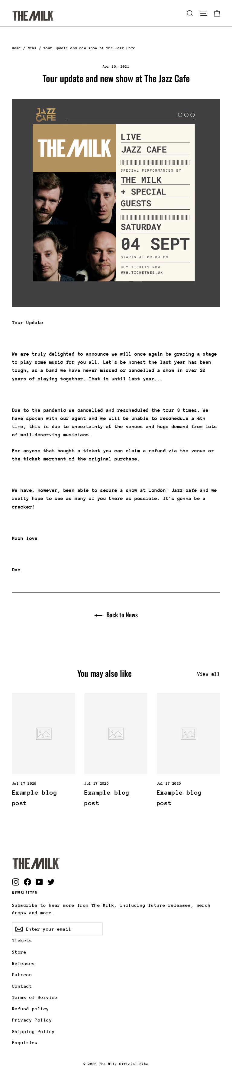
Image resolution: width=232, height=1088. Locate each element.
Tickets (22, 940)
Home (16, 48)
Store (19, 951)
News (32, 48)
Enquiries (25, 1042)
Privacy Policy (32, 1019)
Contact (22, 986)
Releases (23, 963)
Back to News (121, 614)
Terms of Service (35, 997)
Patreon (22, 974)
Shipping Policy (33, 1031)
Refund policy (30, 1008)
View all (208, 674)
